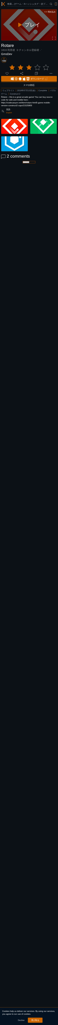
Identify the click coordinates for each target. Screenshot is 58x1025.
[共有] (21, 73)
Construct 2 (15, 94)
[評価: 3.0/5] (29, 67)
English (9, 113)
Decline (21, 1020)
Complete (42, 90)
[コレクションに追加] (36, 73)
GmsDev (6, 54)
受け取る (35, 1020)
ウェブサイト (8, 90)
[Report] (51, 73)
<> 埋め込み (50, 12)
